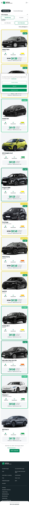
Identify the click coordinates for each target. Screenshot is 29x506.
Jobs (16, 480)
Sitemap (4, 487)
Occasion (21, 17)
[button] (14, 14)
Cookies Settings (14, 82)
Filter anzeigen (15, 504)
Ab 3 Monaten (8, 23)
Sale (3, 471)
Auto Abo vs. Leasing (6, 475)
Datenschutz (4, 498)
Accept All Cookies (14, 90)
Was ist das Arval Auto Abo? (20, 472)
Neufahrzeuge (6, 11)
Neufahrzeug (8, 17)
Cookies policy (13, 78)
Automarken (18, 475)
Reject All (14, 86)
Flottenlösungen (5, 480)
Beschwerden (5, 496)
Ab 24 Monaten (21, 23)
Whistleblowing (5, 494)
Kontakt (4, 483)
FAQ (3, 478)
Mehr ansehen (14, 96)
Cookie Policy (5, 491)
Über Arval (17, 478)
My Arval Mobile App (6, 500)
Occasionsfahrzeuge (18, 11)
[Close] (26, 74)
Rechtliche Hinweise (6, 489)
